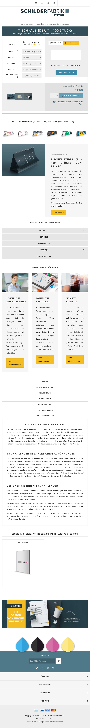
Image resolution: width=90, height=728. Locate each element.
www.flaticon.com (56, 722)
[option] (9, 133)
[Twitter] (36, 668)
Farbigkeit (11, 63)
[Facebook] (42, 668)
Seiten (11, 57)
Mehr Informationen (14, 363)
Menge (12, 44)
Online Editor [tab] (56, 43)
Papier (11, 69)
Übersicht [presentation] (45, 381)
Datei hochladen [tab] (71, 43)
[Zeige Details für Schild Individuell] (23, 565)
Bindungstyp (12, 75)
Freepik (41, 722)
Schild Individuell (23, 543)
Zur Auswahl (57, 213)
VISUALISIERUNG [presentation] (45, 393)
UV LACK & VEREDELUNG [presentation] (45, 387)
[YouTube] (48, 668)
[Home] (22, 24)
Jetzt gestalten (66, 72)
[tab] (45, 381)
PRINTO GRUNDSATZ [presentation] (45, 410)
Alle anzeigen (66, 122)
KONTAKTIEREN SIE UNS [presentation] (45, 416)
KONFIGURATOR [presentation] (45, 399)
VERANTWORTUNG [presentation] (45, 404)
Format (11, 51)
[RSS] (53, 668)
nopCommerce (49, 718)
